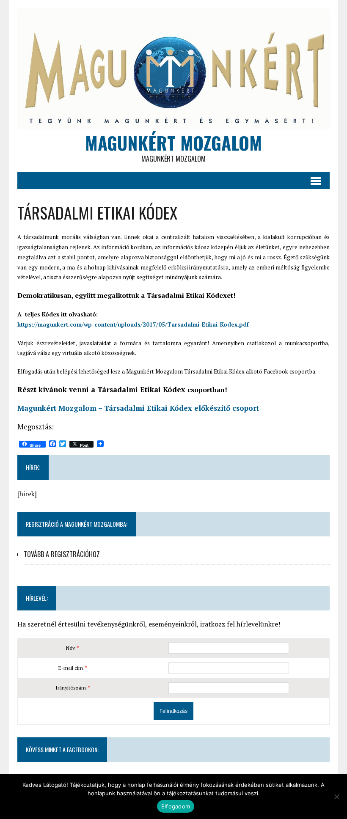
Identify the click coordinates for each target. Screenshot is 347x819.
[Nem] (336, 796)
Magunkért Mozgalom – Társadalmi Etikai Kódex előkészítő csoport (138, 408)
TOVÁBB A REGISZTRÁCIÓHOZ (62, 554)
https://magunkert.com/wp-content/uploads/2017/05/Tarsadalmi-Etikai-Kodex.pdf (133, 324)
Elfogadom (175, 806)
